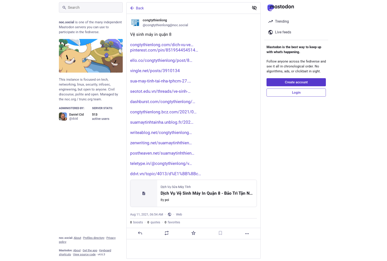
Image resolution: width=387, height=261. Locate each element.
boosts (136, 222)
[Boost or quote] (166, 233)
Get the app (90, 250)
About (77, 237)
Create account (296, 82)
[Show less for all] (254, 7)
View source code (84, 254)
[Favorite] (193, 233)
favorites (172, 222)
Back (140, 8)
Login (296, 93)
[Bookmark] (220, 233)
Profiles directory (93, 237)
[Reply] (140, 233)
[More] (247, 233)
